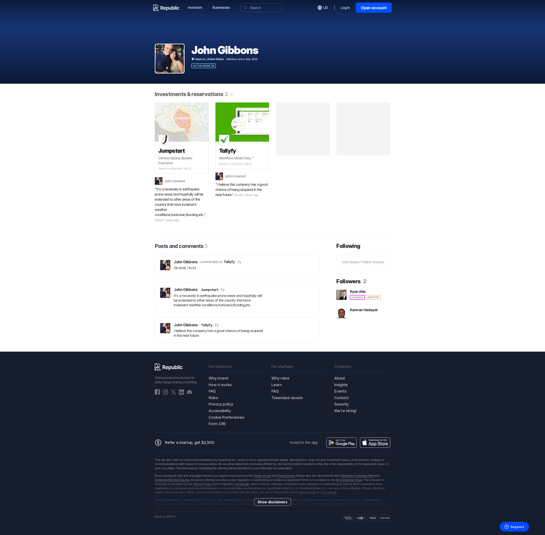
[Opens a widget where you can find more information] (514, 527)
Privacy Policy (286, 475)
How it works (220, 385)
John (168, 181)
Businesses (221, 7)
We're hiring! (345, 410)
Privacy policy (221, 404)
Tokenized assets (287, 397)
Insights (341, 385)
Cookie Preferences (226, 417)
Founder (357, 297)
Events (340, 391)
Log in (345, 8)
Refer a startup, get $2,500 (189, 442)
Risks (213, 397)
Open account (374, 8)
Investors (195, 7)
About (339, 378)
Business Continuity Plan (357, 475)
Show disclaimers (272, 502)
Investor (373, 297)
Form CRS (217, 423)
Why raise (280, 378)
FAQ (212, 391)
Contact (341, 397)
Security (341, 404)
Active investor (203, 66)
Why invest (218, 378)
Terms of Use (262, 475)
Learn (276, 385)
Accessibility (220, 410)
